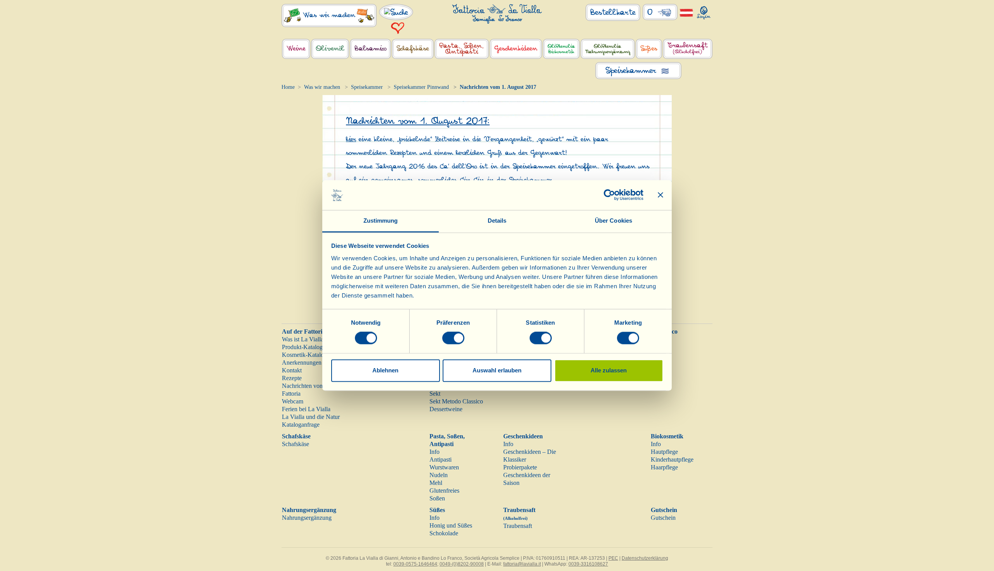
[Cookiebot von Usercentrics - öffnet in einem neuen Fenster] (609, 195)
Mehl (435, 482)
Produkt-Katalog (302, 347)
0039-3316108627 (588, 564)
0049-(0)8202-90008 (462, 564)
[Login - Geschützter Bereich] (703, 11)
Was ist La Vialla (302, 339)
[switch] (453, 338)
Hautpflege (664, 451)
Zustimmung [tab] (380, 220)
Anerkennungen (301, 362)
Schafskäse (296, 436)
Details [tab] (497, 220)
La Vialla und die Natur (311, 417)
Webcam (292, 401)
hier (351, 139)
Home (288, 87)
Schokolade (443, 533)
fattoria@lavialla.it (522, 564)
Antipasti (440, 459)
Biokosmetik (667, 436)
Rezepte (292, 378)
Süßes (437, 510)
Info (434, 451)
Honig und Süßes (450, 525)
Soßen (437, 498)
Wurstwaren (444, 467)
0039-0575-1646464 (415, 564)
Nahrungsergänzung (309, 510)
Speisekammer (367, 87)
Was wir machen (322, 87)
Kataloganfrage (301, 424)
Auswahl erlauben (497, 370)
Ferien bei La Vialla (306, 409)
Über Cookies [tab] (613, 220)
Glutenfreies (444, 490)
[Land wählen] (686, 12)
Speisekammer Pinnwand (421, 87)
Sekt (434, 393)
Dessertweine (445, 409)
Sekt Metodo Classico (456, 401)
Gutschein (664, 510)
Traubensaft (517, 526)
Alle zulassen (609, 370)
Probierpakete (520, 467)
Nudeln (438, 475)
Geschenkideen (523, 436)
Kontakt (292, 370)
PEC (613, 558)
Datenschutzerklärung (645, 558)
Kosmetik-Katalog (304, 354)
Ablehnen (385, 370)
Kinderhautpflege (672, 459)
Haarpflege (664, 467)
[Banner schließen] (660, 195)
